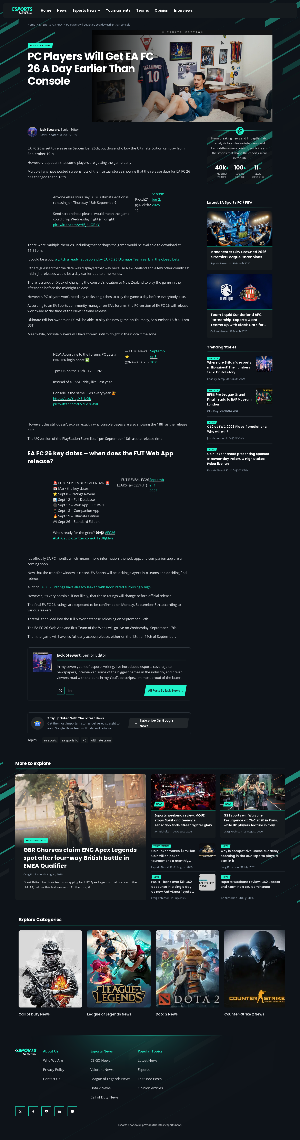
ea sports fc (70, 740)
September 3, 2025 (157, 356)
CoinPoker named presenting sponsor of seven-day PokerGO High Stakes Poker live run (238, 459)
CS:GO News (100, 1060)
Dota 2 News (167, 1014)
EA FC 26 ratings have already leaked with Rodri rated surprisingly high (95, 587)
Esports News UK (161, 867)
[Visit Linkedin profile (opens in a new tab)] (70, 690)
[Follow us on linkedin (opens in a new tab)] (59, 1111)
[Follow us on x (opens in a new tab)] (20, 1111)
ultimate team (101, 740)
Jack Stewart (49, 129)
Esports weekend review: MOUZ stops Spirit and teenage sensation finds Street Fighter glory (183, 820)
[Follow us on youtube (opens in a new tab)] (46, 1111)
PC (84, 740)
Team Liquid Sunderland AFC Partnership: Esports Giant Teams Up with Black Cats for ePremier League (236, 320)
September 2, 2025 (158, 199)
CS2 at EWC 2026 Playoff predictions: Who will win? (237, 429)
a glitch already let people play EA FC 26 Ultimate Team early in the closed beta (117, 259)
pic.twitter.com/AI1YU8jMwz (90, 538)
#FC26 (110, 532)
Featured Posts (150, 1078)
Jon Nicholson (162, 831)
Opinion (161, 10)
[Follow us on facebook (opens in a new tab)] (33, 1111)
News (62, 10)
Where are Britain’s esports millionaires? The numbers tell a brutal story (229, 367)
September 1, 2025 (156, 485)
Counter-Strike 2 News (244, 1014)
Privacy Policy (53, 1069)
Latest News (147, 1060)
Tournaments (118, 10)
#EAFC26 (60, 538)
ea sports (50, 740)
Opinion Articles (150, 1088)
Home (46, 10)
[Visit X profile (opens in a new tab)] (60, 690)
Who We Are (53, 1060)
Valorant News (101, 1069)
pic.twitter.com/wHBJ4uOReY (76, 224)
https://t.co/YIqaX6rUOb (72, 398)
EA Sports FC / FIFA (50, 24)
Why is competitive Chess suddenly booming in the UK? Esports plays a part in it (249, 856)
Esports (144, 1069)
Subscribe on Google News (156, 723)
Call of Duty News (34, 1014)
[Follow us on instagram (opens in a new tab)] (72, 1111)
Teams (142, 10)
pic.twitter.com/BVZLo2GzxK (75, 404)
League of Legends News (109, 1014)
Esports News (84, 10)
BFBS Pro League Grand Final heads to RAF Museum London (229, 399)
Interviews (183, 10)
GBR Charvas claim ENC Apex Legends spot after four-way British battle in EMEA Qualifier (80, 858)
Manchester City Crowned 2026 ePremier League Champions (238, 254)
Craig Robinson (32, 874)
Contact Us (51, 1078)
